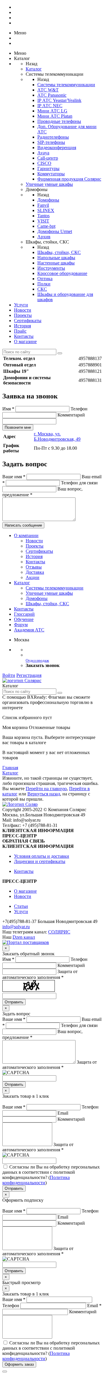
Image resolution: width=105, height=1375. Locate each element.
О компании (26, 535)
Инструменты (51, 268)
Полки (43, 283)
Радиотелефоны (53, 137)
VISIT (43, 220)
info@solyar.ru (16, 926)
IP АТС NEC (49, 105)
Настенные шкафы (56, 262)
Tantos (43, 215)
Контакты (24, 336)
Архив (43, 236)
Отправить (14, 1002)
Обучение (24, 619)
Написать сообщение (23, 525)
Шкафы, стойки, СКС (59, 252)
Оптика (44, 278)
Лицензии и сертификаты (39, 861)
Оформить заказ (19, 1364)
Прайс (20, 331)
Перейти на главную (46, 788)
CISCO (44, 163)
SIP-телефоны (51, 142)
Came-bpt (46, 226)
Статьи (21, 906)
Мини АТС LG (52, 110)
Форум (21, 624)
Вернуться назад (43, 793)
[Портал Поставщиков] (25, 942)
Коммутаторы (51, 173)
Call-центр (47, 158)
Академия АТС (29, 629)
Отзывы (34, 566)
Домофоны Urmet (54, 231)
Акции (32, 577)
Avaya (43, 152)
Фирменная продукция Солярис (69, 178)
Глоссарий (24, 614)
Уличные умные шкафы (49, 184)
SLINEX (45, 210)
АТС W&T (48, 89)
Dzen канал (24, 937)
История (22, 325)
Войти (8, 675)
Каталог (34, 68)
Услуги (21, 304)
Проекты (23, 315)
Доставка (35, 572)
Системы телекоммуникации (66, 84)
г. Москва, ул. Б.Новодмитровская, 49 (57, 436)
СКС (42, 289)
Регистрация (28, 675)
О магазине (25, 341)
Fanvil (43, 205)
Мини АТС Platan (54, 116)
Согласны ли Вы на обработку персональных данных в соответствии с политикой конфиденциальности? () (51, 1174)
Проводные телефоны (59, 121)
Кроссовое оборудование (62, 273)
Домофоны (48, 199)
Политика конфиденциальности (36, 1180)
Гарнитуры (48, 168)
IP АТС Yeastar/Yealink (59, 100)
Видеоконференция (56, 147)
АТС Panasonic (51, 95)
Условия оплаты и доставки (41, 856)
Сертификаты (27, 320)
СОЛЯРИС (59, 931)
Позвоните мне (18, 427)
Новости (22, 310)
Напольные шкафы (56, 257)
